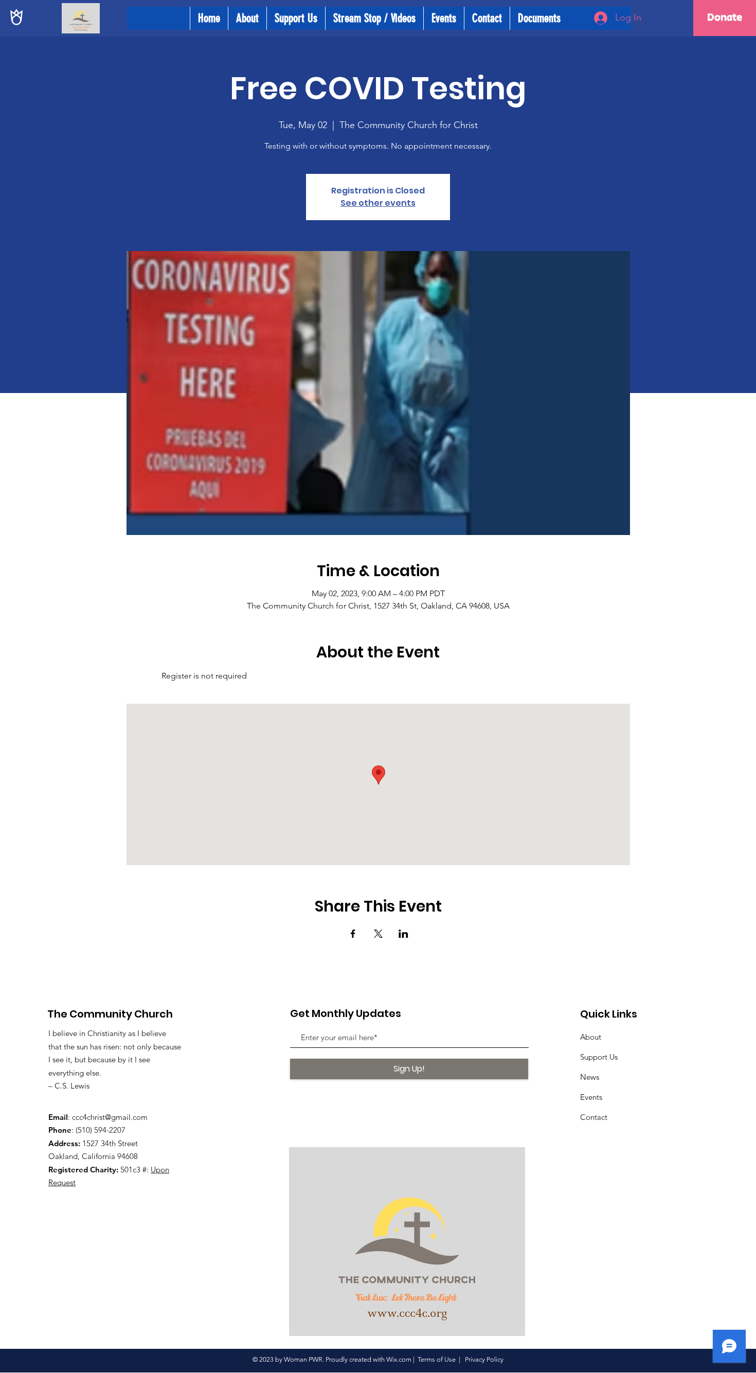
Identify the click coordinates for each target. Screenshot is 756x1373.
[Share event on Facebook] (353, 934)
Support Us (599, 1057)
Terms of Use (437, 1359)
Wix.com (398, 1359)
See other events (378, 203)
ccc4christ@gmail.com (110, 1117)
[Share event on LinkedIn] (403, 934)
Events (591, 1097)
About (590, 1037)
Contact (593, 1117)
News (589, 1077)
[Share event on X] (378, 934)
